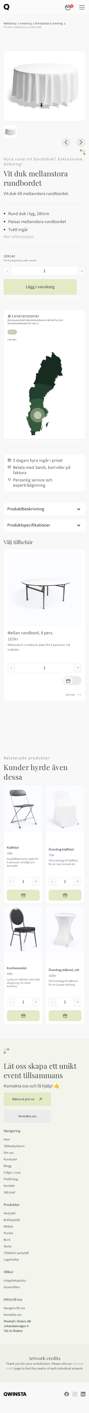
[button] (82, 7)
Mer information (19, 237)
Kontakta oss (12, 1315)
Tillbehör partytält (16, 1253)
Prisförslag (11, 1179)
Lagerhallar (11, 1259)
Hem (7, 1139)
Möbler (8, 1226)
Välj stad (9, 1192)
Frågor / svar (12, 1172)
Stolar (8, 1246)
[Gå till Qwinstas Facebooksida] (66, 1394)
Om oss (9, 1153)
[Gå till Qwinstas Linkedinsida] (83, 1394)
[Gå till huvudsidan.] (15, 1394)
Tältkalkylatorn (14, 1146)
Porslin (8, 1233)
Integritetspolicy (15, 1280)
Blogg (7, 1166)
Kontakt (9, 1186)
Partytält (10, 1213)
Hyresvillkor (12, 1287)
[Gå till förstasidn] (6, 6)
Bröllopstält (12, 1220)
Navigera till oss (14, 1308)
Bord (7, 1240)
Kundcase (10, 1159)
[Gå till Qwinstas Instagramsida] (75, 1394)
